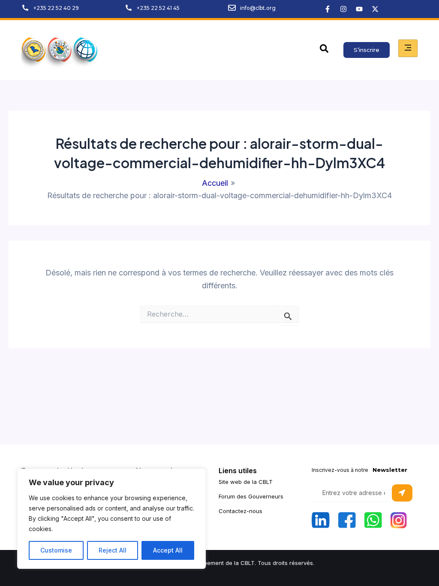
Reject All (112, 550)
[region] (111, 518)
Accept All (168, 550)
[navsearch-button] (324, 50)
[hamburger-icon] (408, 48)
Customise (56, 550)
